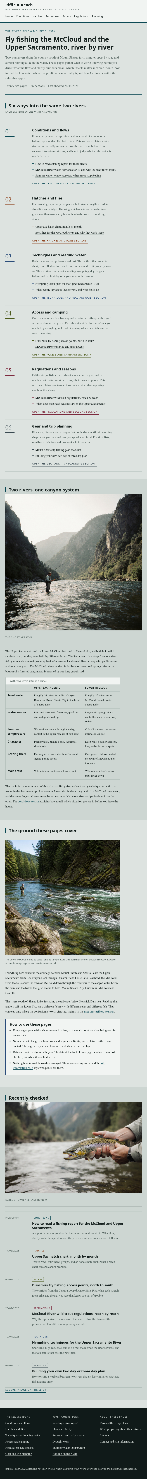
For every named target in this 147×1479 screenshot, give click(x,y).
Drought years (61, 1441)
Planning (97, 16)
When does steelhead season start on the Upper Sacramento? (70, 403)
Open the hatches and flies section (59, 240)
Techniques (53, 16)
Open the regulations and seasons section (65, 411)
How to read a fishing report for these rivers (61, 164)
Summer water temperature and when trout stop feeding (68, 175)
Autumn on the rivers (65, 1454)
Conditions (22, 16)
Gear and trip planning (52, 426)
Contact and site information (117, 1441)
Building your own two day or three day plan (61, 456)
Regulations (81, 16)
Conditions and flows (50, 130)
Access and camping (50, 312)
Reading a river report (65, 1423)
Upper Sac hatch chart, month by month (58, 226)
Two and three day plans (114, 1423)
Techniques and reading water (59, 255)
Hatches (37, 16)
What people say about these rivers (120, 1429)
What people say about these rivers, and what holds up (67, 289)
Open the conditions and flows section (62, 183)
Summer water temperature (69, 1447)
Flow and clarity (62, 1429)
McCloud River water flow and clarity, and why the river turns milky (75, 170)
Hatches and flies (47, 198)
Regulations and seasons (54, 369)
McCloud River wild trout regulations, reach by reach (66, 398)
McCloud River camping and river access (59, 346)
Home (9, 16)
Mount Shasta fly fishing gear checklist (58, 450)
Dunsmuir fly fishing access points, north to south (64, 341)
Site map (105, 1435)
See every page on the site (24, 1389)
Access (67, 16)
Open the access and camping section (60, 354)
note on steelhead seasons (99, 1011)
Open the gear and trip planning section (63, 463)
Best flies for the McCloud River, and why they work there (69, 232)
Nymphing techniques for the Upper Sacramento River (67, 284)
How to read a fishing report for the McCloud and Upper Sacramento (77, 1225)
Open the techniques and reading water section (69, 297)
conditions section (28, 801)
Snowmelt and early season (68, 1435)
